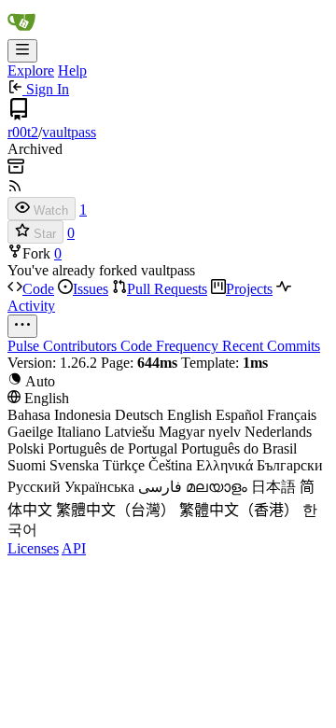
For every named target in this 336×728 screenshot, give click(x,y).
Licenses (33, 548)
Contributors (81, 346)
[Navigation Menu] (22, 51)
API (74, 548)
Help (72, 70)
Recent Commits (271, 346)
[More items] (22, 326)
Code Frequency (171, 346)
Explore (30, 70)
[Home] (21, 30)
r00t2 (22, 132)
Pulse (25, 346)
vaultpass (69, 132)
